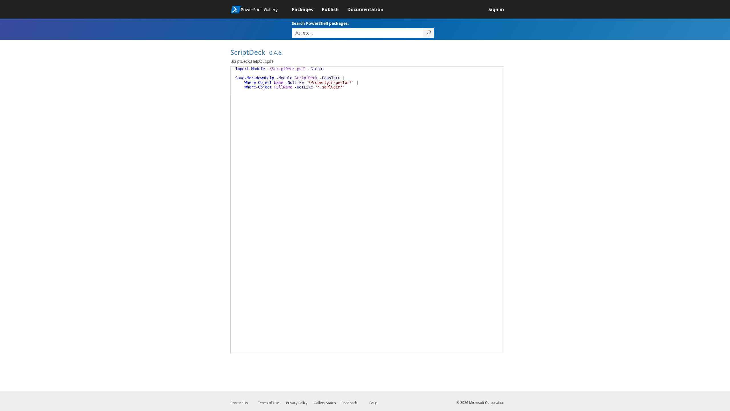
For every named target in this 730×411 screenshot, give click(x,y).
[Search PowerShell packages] (428, 33)
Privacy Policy (296, 402)
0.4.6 (275, 53)
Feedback (349, 402)
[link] (307, 9)
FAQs (373, 402)
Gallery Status (325, 402)
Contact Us (239, 402)
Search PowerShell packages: (320, 23)
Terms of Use (268, 402)
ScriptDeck (247, 52)
